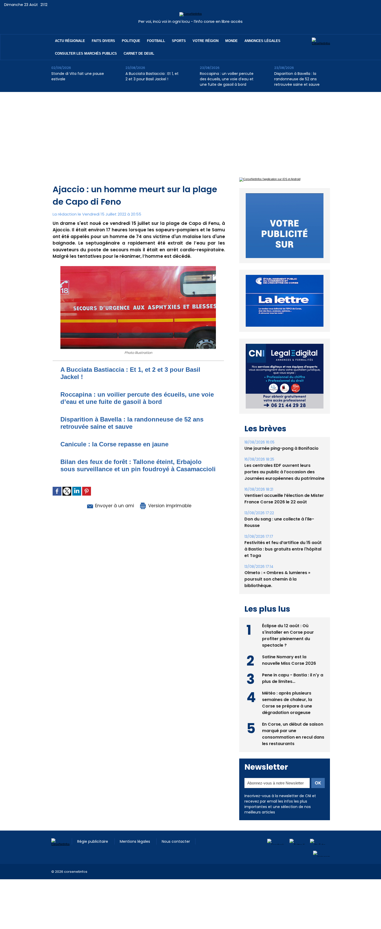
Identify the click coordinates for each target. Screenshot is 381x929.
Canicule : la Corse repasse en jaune (114, 444)
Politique (131, 41)
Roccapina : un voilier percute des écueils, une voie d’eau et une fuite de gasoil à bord (226, 79)
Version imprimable (169, 506)
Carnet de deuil (139, 53)
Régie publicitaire (93, 841)
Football (156, 41)
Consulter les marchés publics (86, 53)
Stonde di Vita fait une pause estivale (77, 76)
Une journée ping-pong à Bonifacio (281, 448)
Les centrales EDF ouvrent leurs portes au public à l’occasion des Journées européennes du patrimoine (284, 471)
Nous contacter (176, 841)
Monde (231, 41)
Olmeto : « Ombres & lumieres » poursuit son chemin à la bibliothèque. (277, 579)
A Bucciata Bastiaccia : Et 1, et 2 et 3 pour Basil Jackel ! (152, 76)
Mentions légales (135, 841)
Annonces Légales (262, 41)
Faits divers (103, 41)
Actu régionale (70, 41)
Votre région (205, 41)
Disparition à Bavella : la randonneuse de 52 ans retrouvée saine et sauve (297, 79)
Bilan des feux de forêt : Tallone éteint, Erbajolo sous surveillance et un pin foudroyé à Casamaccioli (138, 465)
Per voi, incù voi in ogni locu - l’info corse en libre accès (190, 21)
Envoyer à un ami (114, 506)
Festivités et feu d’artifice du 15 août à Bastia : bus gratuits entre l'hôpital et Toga (283, 549)
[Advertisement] (190, 131)
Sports (179, 41)
